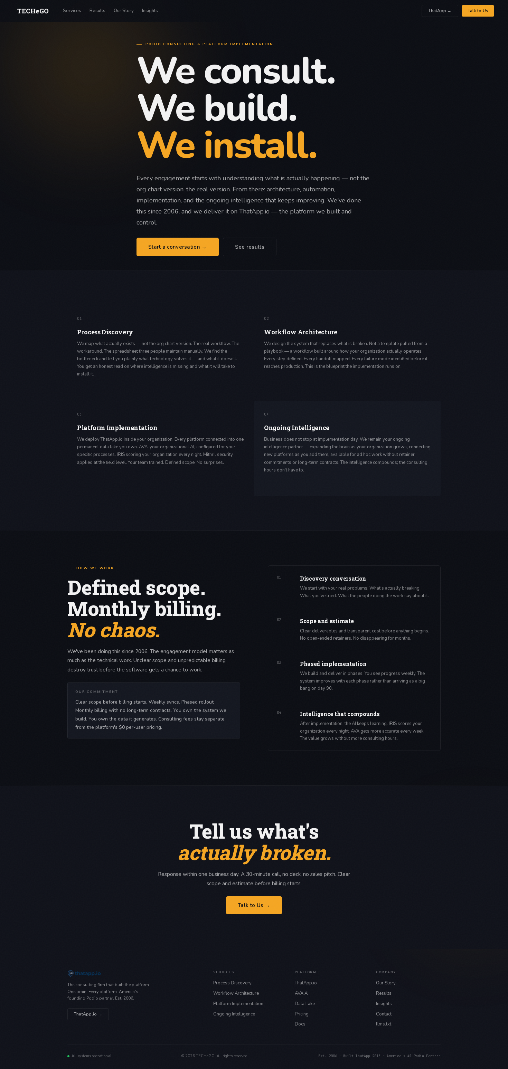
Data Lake (305, 1004)
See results (249, 247)
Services (72, 11)
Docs (300, 1024)
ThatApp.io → (88, 1014)
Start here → (89, 385)
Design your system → (286, 377)
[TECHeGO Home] (33, 11)
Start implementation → (100, 473)
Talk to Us (478, 10)
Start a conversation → (177, 247)
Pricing (302, 1014)
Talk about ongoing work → (291, 481)
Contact (384, 1014)
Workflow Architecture (236, 993)
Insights (150, 11)
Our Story (124, 11)
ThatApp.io (306, 983)
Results (97, 11)
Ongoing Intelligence (234, 1014)
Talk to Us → (254, 905)
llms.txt (383, 1024)
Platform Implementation (238, 1004)
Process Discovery (232, 983)
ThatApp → (439, 10)
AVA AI (302, 993)
